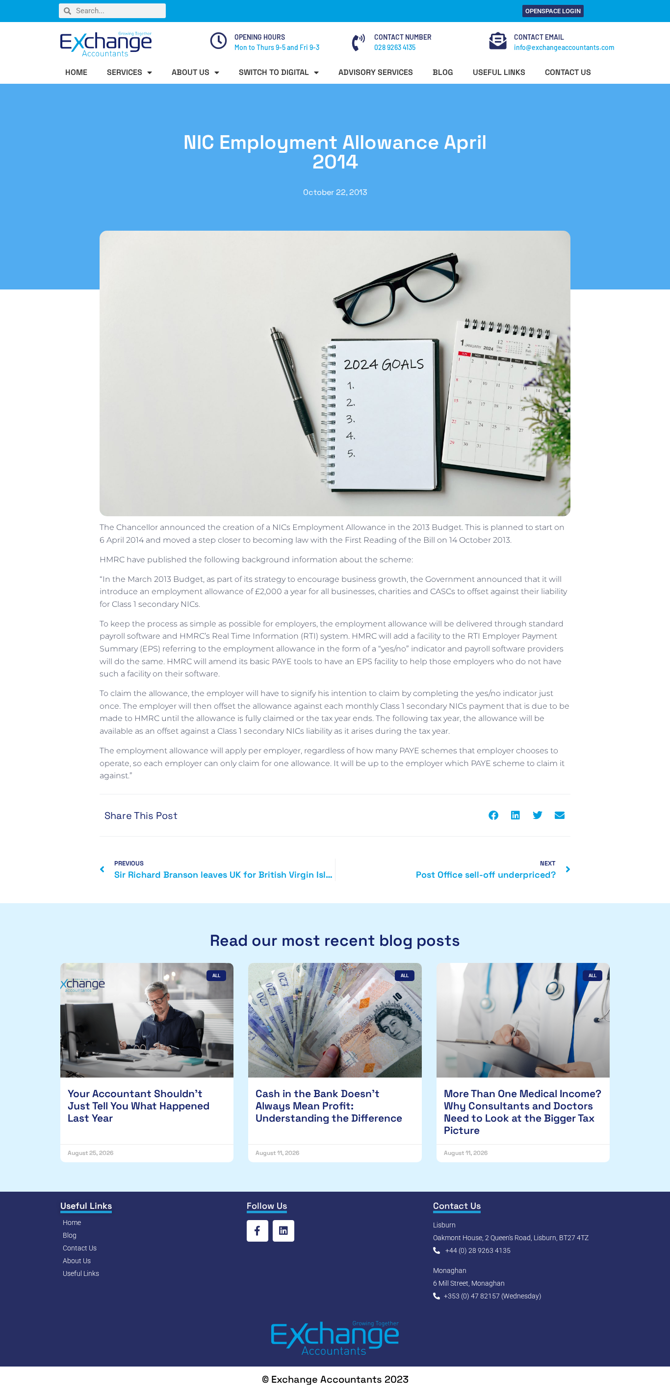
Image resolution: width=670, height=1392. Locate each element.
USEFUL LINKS (499, 72)
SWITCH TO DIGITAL (274, 72)
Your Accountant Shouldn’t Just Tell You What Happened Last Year (138, 1106)
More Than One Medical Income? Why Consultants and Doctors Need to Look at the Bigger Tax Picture (522, 1112)
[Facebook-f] (257, 1231)
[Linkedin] (283, 1231)
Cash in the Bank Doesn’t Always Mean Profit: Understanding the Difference (329, 1106)
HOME (76, 72)
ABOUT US (190, 72)
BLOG (443, 72)
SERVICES (124, 72)
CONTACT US (568, 72)
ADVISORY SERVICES (375, 72)
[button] (493, 815)
